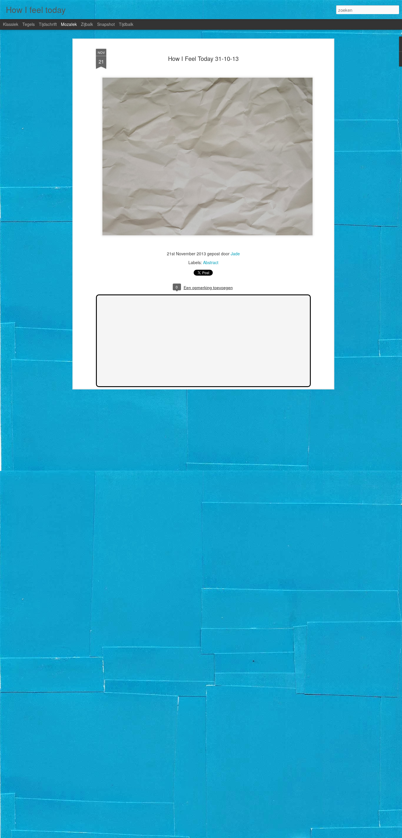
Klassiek (10, 24)
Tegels (28, 24)
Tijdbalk (126, 24)
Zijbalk (87, 24)
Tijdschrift (48, 24)
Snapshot (106, 24)
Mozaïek (69, 24)
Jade (235, 253)
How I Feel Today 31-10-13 (203, 58)
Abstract (210, 262)
